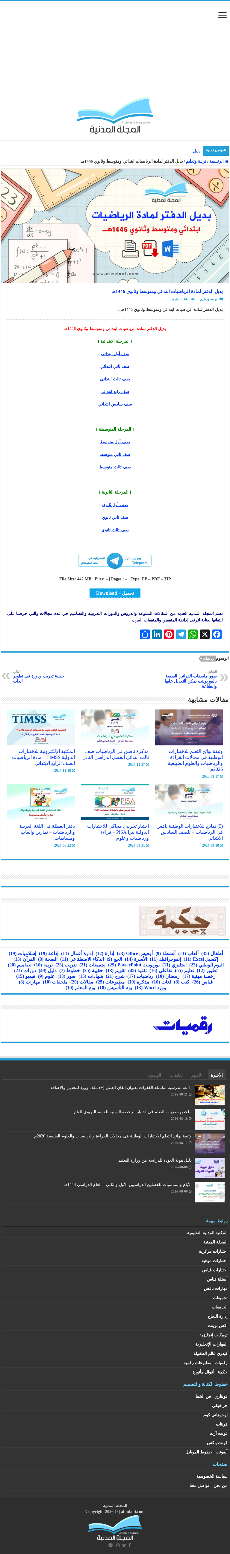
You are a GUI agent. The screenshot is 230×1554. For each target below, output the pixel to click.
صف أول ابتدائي (115, 354)
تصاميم (19, 964)
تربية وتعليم (196, 161)
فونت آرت (219, 1433)
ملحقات (55, 981)
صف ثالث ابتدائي (115, 379)
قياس (202, 981)
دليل (48, 970)
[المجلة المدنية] (115, 114)
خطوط (69, 970)
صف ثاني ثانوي (115, 517)
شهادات (90, 976)
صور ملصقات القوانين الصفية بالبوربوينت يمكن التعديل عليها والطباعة (191, 679)
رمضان (168, 976)
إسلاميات (22, 953)
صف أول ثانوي (115, 505)
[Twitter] (124, 1545)
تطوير (207, 970)
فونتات (222, 1424)
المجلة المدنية (215, 1242)
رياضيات (208, 658)
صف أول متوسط (115, 442)
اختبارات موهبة (215, 1260)
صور (67, 976)
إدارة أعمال (77, 953)
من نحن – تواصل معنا (209, 1485)
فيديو (25, 976)
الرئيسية (217, 161)
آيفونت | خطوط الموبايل (206, 1452)
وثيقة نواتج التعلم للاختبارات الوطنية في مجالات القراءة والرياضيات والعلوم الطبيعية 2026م (195, 760)
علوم (46, 976)
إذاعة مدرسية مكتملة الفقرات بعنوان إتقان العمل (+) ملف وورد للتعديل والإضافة (121, 1087)
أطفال (212, 953)
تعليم (184, 970)
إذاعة (48, 953)
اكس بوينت (218, 1325)
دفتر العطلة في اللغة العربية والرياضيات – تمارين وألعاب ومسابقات (47, 832)
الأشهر (196, 1075)
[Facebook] (129, 1545)
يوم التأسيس (115, 987)
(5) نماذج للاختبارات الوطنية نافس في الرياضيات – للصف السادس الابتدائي (189, 832)
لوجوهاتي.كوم (215, 1415)
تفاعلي (160, 970)
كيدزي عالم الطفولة (210, 1353)
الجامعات (220, 1307)
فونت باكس (217, 1442)
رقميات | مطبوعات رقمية (206, 1363)
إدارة (105, 953)
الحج (114, 959)
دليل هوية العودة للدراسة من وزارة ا (168, 151)
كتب (182, 981)
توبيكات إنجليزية (213, 1335)
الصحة (48, 959)
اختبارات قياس (215, 1270)
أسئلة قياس (217, 1279)
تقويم (115, 970)
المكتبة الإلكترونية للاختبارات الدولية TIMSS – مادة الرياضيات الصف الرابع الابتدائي (43, 757)
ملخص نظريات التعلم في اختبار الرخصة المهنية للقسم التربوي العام (133, 1112)
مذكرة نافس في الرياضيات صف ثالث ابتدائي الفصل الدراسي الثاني (115, 754)
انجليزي (174, 964)
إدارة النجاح (218, 1316)
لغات (161, 981)
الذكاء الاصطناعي (82, 959)
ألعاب (188, 953)
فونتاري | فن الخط (212, 1396)
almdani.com (133, 1511)
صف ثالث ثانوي (115, 530)
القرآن (24, 959)
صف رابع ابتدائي (115, 391)
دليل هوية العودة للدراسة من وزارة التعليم (155, 1160)
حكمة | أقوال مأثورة (210, 1372)
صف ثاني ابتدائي (115, 366)
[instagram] (118, 1545)
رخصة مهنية (199, 976)
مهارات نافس (216, 1288)
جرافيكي (220, 1405)
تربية (43, 964)
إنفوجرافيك (165, 959)
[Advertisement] (115, 52)
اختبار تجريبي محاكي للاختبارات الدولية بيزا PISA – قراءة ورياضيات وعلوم (118, 832)
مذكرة (138, 981)
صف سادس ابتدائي (115, 404)
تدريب (66, 964)
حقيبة (93, 970)
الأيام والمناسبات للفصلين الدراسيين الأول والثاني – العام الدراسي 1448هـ (128, 1184)
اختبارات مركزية (213, 1251)
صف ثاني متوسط (115, 454)
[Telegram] (110, 1545)
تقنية (137, 970)
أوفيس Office (135, 953)
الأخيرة (217, 1075)
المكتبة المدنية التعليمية (207, 1233)
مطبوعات (110, 981)
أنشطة (165, 953)
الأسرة (136, 959)
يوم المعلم (80, 987)
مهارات (29, 981)
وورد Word (150, 987)
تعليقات (176, 1075)
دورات (25, 970)
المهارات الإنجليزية (211, 1344)
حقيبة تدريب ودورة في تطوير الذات (38, 676)
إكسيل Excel (201, 959)
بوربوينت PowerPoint (134, 964)
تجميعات (92, 964)
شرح (115, 976)
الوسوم (154, 1075)
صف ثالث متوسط (115, 467)
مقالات (81, 981)
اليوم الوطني (206, 964)
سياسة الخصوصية (212, 1476)
